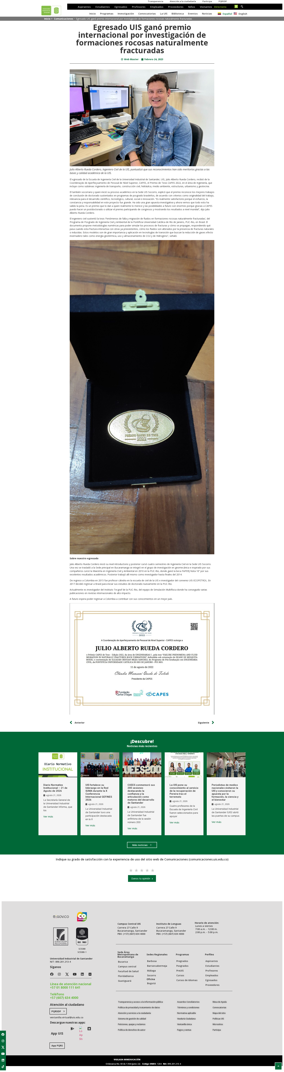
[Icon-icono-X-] (3, 1047)
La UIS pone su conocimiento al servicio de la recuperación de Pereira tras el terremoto (184, 790)
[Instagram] (3, 1041)
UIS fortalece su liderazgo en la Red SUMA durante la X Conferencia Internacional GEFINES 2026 (98, 792)
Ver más (48, 816)
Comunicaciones (63, 18)
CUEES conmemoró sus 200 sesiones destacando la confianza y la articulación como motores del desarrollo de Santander (141, 793)
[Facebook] (3, 1034)
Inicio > (48, 18)
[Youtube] (3, 1054)
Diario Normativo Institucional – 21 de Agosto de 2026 (55, 787)
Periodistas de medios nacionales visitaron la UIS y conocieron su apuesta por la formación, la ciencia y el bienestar (225, 792)
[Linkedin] (3, 1060)
